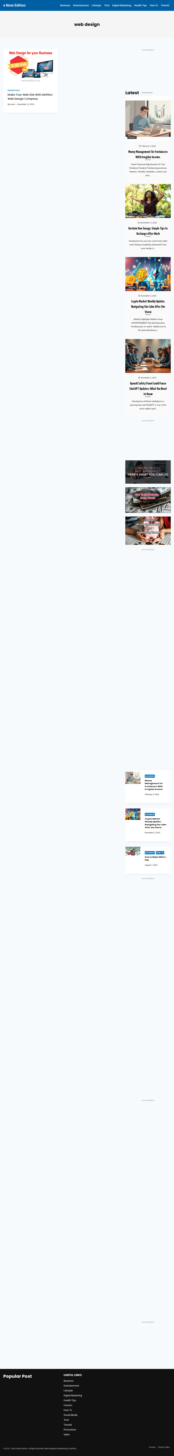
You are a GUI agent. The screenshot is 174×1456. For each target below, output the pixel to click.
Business (65, 5)
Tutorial (165, 5)
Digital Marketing (121, 5)
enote (12, 104)
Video (67, 1434)
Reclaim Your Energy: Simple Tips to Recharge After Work (148, 231)
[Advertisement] (148, 69)
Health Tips (140, 5)
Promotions (14, 90)
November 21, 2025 (148, 223)
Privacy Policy (164, 1447)
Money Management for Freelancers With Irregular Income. (148, 154)
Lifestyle (96, 5)
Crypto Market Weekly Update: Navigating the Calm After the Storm (148, 307)
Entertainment (81, 5)
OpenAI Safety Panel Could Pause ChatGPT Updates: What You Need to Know (148, 389)
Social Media (70, 1415)
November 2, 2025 (148, 296)
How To (154, 5)
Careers (68, 1405)
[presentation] (30, 67)
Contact (152, 1447)
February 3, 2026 (149, 146)
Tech (106, 5)
